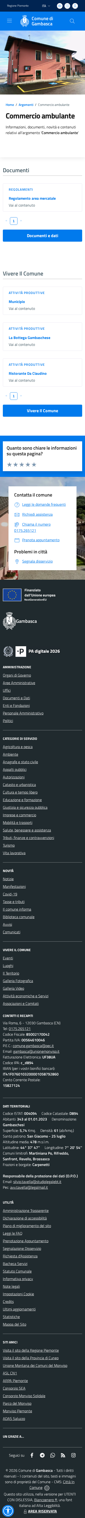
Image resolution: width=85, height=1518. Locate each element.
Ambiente (10, 754)
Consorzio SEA (14, 1388)
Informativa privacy (18, 1279)
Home (10, 104)
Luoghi (8, 965)
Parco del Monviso (17, 1403)
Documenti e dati (42, 235)
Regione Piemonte (18, 6)
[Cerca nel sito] (72, 21)
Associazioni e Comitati (21, 1003)
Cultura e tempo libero (20, 792)
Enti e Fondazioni (16, 705)
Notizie (8, 879)
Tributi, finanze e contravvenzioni (28, 837)
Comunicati (11, 932)
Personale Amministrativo (23, 713)
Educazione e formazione (22, 800)
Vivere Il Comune (42, 410)
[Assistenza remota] (47, 1487)
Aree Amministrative (19, 683)
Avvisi (7, 924)
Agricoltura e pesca (18, 747)
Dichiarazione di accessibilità (25, 1218)
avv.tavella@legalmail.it (29, 1187)
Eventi (8, 958)
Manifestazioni (14, 886)
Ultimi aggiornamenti (19, 1309)
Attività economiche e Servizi (25, 996)
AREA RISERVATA (42, 1511)
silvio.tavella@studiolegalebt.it (37, 1181)
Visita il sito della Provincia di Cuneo (31, 1358)
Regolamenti (21, 189)
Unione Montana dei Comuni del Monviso (35, 1365)
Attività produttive (27, 292)
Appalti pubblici (14, 769)
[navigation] (9, 20)
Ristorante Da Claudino (28, 373)
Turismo (9, 845)
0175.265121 (20, 1028)
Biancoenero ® (45, 1500)
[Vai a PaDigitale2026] (31, 651)
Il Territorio (11, 973)
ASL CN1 (10, 1373)
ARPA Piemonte (15, 1380)
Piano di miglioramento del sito (27, 1226)
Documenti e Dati (16, 698)
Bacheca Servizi (15, 1263)
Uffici (7, 690)
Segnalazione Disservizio (22, 1248)
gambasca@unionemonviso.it (36, 1051)
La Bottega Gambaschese (29, 337)
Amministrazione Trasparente (26, 1210)
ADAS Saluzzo (14, 1418)
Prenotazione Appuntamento (25, 1241)
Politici (8, 720)
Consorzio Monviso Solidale (24, 1396)
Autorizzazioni (14, 777)
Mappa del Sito (14, 1324)
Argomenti (26, 104)
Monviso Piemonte (17, 1411)
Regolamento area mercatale (32, 198)
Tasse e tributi (14, 901)
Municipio (17, 301)
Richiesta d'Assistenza (20, 1256)
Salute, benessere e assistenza (27, 830)
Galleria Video (13, 988)
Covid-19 (10, 894)
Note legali (11, 1286)
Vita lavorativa (14, 853)
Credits (8, 1301)
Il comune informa (17, 909)
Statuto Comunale (17, 1271)
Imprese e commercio (19, 815)
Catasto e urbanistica (19, 784)
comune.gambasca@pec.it (33, 1045)
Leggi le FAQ (12, 1233)
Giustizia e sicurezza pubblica (25, 807)
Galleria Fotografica (18, 981)
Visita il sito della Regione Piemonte (31, 1350)
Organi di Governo (17, 675)
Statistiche (11, 1316)
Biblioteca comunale (18, 917)
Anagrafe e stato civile (20, 762)
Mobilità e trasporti (17, 822)
